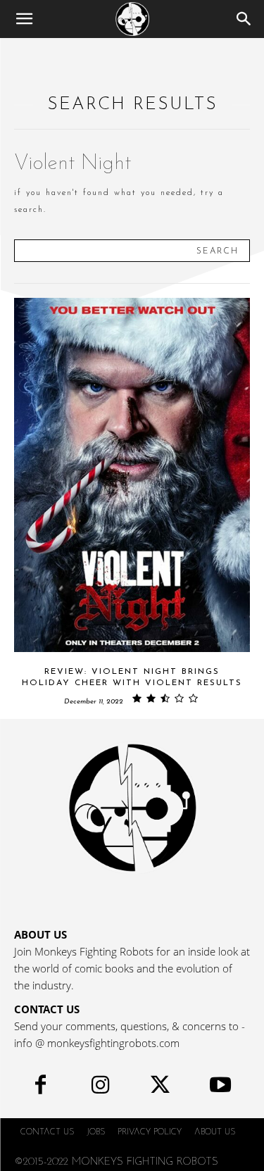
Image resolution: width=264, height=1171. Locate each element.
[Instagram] (100, 1088)
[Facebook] (40, 1088)
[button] (23, 19)
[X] (160, 1088)
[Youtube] (220, 1088)
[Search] (244, 19)
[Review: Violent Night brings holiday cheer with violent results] (132, 475)
